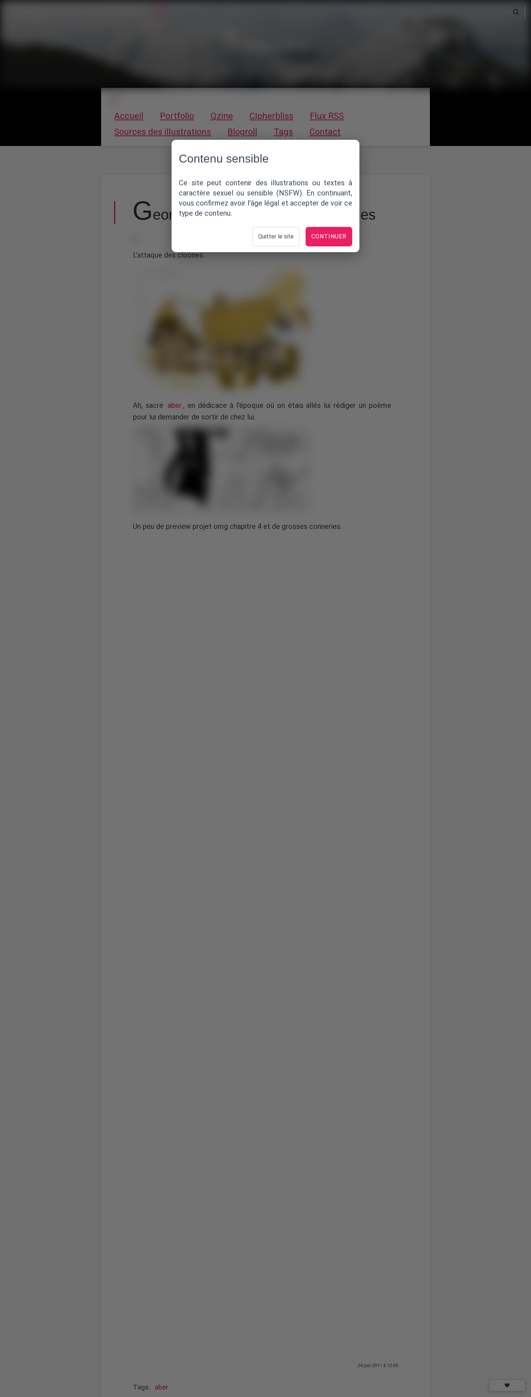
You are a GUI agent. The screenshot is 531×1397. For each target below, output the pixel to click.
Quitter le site (276, 236)
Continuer (328, 236)
